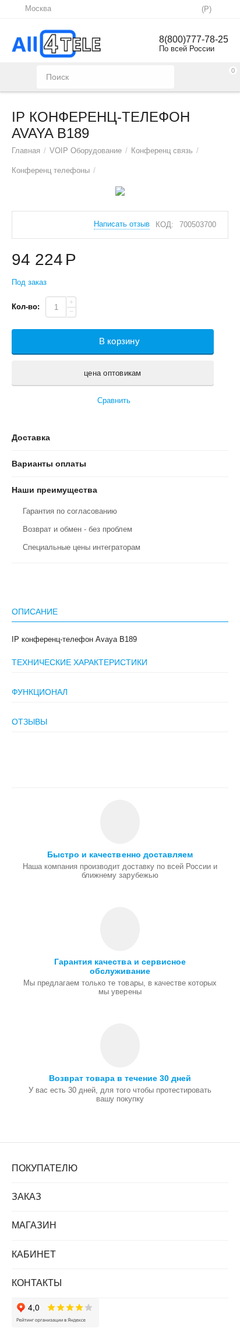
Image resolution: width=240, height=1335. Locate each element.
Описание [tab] (35, 611)
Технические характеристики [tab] (79, 662)
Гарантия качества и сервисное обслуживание (119, 966)
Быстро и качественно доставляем (119, 854)
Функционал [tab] (40, 692)
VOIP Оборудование (86, 150)
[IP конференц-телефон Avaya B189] (120, 191)
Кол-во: (26, 306)
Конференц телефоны (51, 170)
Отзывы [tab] (29, 721)
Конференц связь (162, 150)
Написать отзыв (122, 224)
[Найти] (162, 77)
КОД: (165, 224)
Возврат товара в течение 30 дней (120, 1078)
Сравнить (113, 400)
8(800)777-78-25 (193, 39)
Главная (26, 150)
